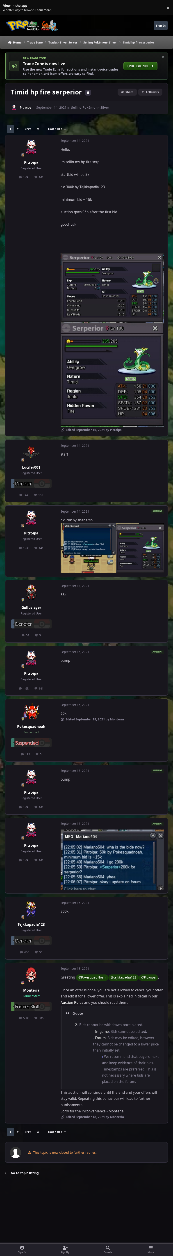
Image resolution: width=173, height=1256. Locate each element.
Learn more (8, 8)
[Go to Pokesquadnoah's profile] (31, 711)
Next (28, 129)
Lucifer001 (31, 467)
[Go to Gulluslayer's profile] (31, 592)
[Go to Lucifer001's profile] (31, 452)
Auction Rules (72, 1002)
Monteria (31, 990)
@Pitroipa (148, 977)
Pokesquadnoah (31, 726)
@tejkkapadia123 (123, 977)
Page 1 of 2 (55, 129)
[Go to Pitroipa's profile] (14, 107)
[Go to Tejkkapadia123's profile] (31, 909)
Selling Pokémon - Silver (90, 107)
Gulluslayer (31, 607)
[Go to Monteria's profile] (31, 975)
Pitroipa (26, 107)
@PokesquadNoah (92, 977)
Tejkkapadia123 (31, 924)
